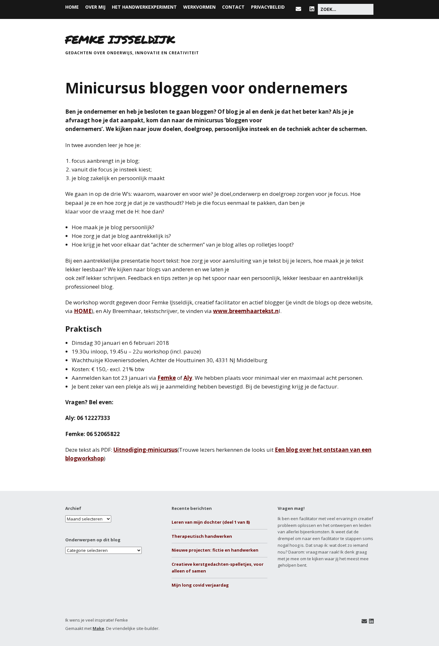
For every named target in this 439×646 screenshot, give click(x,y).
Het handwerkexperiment (144, 7)
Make (98, 628)
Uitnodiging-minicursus (145, 449)
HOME (83, 311)
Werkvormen (199, 7)
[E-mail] (364, 621)
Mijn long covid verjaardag (200, 585)
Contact (233, 7)
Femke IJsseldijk (120, 39)
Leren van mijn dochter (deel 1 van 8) (211, 522)
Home (72, 7)
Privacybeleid (268, 7)
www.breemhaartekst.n (246, 311)
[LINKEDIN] (312, 9)
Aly (188, 377)
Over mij (95, 7)
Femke (166, 377)
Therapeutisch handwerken (202, 536)
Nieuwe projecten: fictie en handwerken (215, 550)
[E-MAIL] (300, 9)
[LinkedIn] (371, 621)
